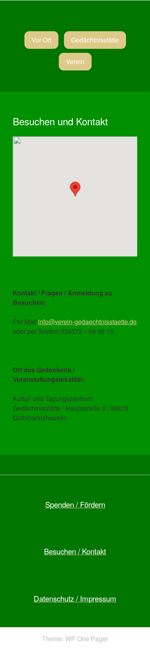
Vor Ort (41, 39)
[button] (75, 189)
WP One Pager (86, 638)
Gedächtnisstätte (95, 39)
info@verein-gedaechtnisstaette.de (87, 321)
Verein (75, 61)
